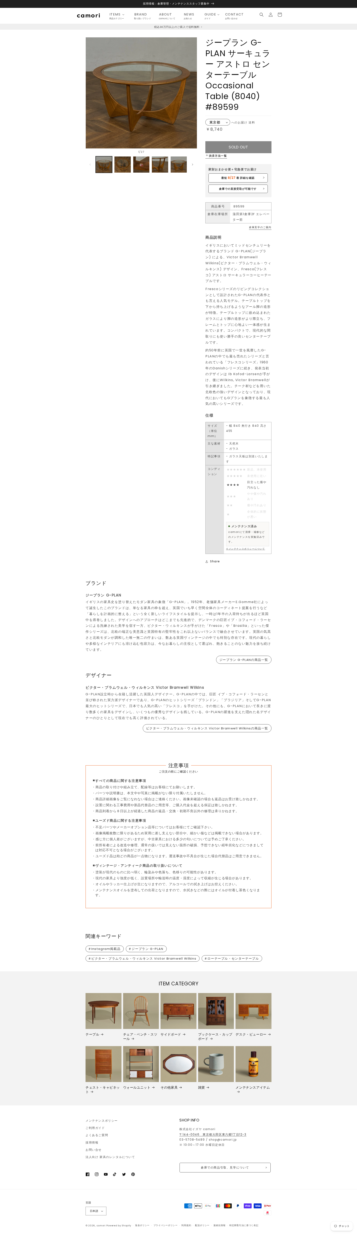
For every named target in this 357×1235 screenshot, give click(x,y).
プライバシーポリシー (166, 1225)
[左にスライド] (90, 164)
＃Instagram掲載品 (104, 949)
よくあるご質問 (97, 1135)
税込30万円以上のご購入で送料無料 (177, 27)
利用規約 (186, 1225)
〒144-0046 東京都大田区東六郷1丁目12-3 (212, 1134)
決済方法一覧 (218, 156)
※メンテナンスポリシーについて (245, 548)
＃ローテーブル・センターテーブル (231, 958)
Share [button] (215, 561)
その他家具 (169, 1088)
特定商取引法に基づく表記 (243, 1225)
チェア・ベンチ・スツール (140, 1036)
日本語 (94, 1211)
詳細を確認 (238, 178)
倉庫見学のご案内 (260, 227)
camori (101, 1225)
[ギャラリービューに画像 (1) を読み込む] (104, 164)
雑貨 (201, 1088)
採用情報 (92, 1142)
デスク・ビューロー (251, 1034)
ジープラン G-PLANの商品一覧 (243, 660)
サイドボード (171, 1034)
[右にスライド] (192, 164)
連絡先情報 (219, 1225)
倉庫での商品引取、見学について (225, 1167)
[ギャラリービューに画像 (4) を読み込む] (160, 164)
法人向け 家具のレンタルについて (110, 1157)
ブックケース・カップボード (215, 1036)
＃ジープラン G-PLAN (145, 949)
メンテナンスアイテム (253, 1088)
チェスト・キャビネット (103, 1090)
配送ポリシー (202, 1225)
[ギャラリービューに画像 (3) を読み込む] (141, 164)
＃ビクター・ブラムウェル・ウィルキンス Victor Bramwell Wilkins (142, 958)
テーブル (92, 1034)
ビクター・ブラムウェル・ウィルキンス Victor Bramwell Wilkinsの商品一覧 (207, 728)
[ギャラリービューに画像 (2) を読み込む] (122, 164)
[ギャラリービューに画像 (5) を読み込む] (178, 164)
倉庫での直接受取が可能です (238, 189)
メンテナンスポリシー (102, 1121)
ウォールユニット (137, 1088)
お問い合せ (94, 1150)
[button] (118, 14)
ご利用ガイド (95, 1128)
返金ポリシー (142, 1225)
